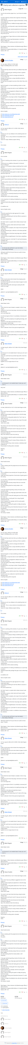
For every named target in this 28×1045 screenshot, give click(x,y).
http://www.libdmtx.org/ (7, 117)
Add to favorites (5, 1010)
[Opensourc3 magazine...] (26, 5)
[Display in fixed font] (24, 53)
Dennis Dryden (9, 60)
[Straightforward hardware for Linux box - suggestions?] (1, 5)
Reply (3, 54)
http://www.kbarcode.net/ (8, 115)
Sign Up (24, 1)
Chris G (7, 124)
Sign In (18, 1)
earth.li (6, 1)
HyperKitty (14, 1043)
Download (4, 1003)
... (1, 68)
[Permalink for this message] (26, 53)
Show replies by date (22, 56)
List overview (3, 1000)
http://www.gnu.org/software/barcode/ (11, 114)
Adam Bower (8, 270)
